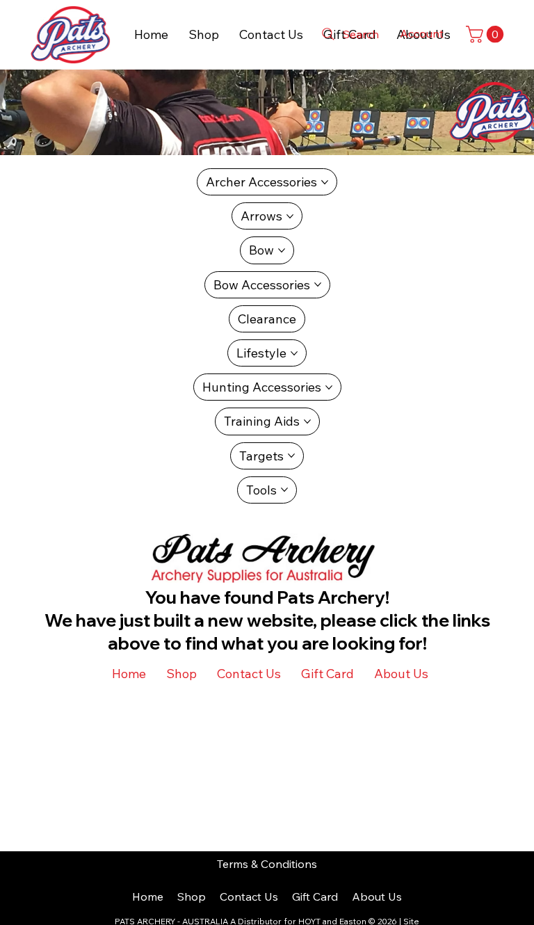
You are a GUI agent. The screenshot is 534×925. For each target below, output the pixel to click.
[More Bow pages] (281, 250)
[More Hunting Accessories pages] (328, 387)
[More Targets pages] (291, 455)
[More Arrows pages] (289, 216)
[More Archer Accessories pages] (324, 182)
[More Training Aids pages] (307, 421)
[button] (487, 34)
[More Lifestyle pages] (294, 353)
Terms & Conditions (267, 864)
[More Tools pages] (284, 489)
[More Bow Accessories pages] (317, 284)
